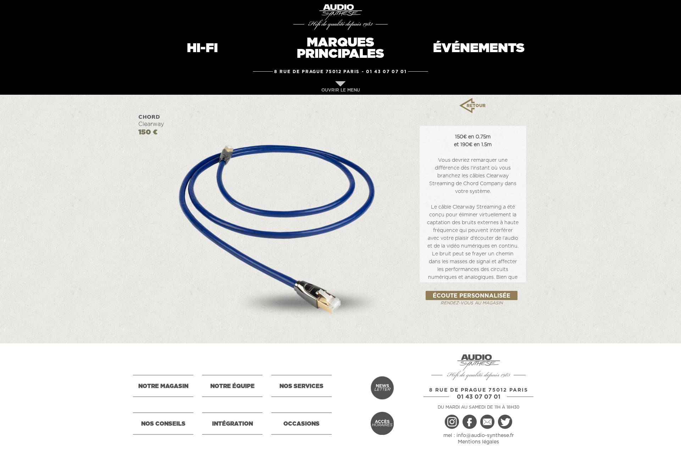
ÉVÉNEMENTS (479, 48)
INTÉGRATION (232, 424)
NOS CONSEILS (163, 424)
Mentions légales (478, 441)
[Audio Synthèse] (340, 12)
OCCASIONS (301, 424)
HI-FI (202, 48)
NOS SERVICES (301, 386)
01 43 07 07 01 (386, 72)
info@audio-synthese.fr (485, 435)
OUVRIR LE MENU (340, 90)
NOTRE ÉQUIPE (232, 386)
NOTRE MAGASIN (163, 386)
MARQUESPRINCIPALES (340, 48)
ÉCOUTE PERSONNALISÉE (471, 296)
